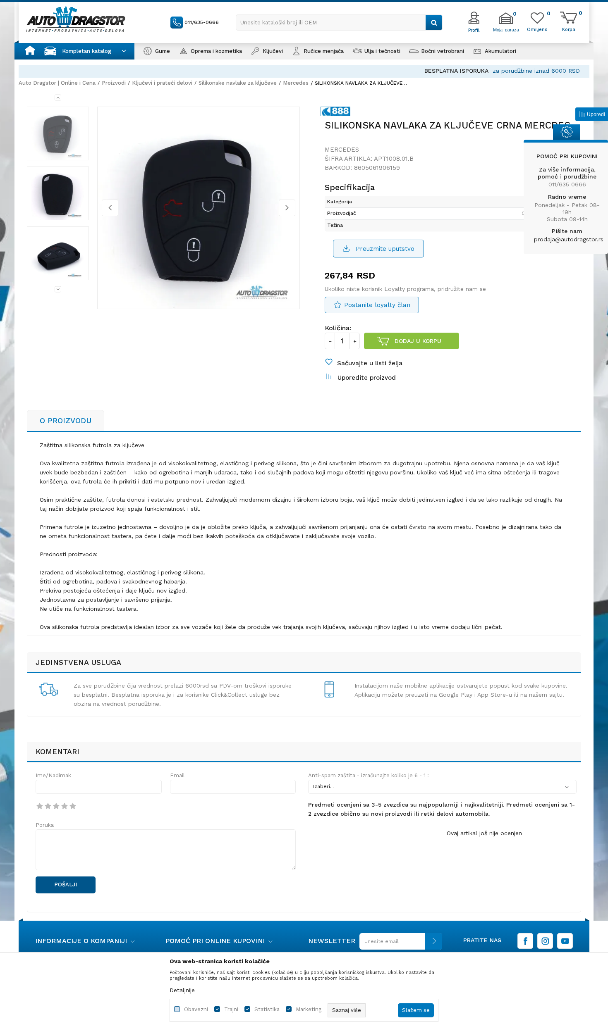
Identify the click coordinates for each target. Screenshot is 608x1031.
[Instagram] (545, 940)
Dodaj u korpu (418, 341)
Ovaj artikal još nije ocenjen (484, 833)
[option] (304, 70)
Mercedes (296, 83)
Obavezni (196, 1009)
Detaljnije (182, 990)
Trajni (231, 1009)
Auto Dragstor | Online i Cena (57, 83)
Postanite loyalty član (377, 305)
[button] (339, 22)
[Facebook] (525, 940)
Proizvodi (114, 83)
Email (177, 775)
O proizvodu (65, 420)
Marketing (308, 1009)
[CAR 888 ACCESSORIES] (337, 113)
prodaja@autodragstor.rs (568, 239)
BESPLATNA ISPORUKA (258, 70)
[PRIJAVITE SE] (398, 944)
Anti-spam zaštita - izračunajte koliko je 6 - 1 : (368, 775)
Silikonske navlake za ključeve (238, 83)
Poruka (45, 825)
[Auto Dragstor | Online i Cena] (75, 19)
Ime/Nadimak (53, 775)
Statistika (267, 1009)
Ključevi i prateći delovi (162, 83)
